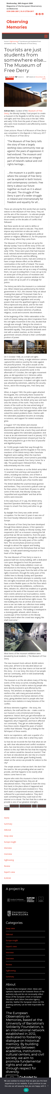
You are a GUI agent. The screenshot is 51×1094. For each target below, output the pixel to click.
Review (7, 866)
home (6, 41)
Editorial (7, 830)
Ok (26, 1090)
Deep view (8, 836)
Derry (34, 806)
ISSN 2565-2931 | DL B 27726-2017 (20, 11)
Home (6, 818)
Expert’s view (9, 872)
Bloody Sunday (25, 806)
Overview (8, 854)
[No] (47, 1085)
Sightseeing (14, 41)
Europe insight (10, 842)
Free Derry (42, 806)
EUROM (12, 77)
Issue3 (6, 809)
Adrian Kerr (14, 806)
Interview (8, 848)
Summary (8, 824)
